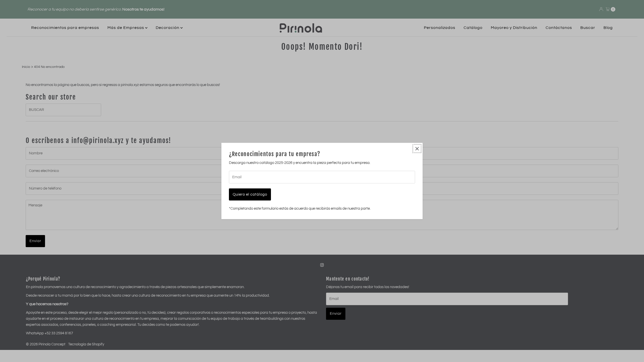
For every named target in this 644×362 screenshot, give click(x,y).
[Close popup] (417, 148)
